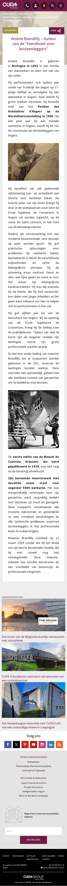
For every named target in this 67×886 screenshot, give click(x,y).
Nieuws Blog (25, 14)
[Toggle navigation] (60, 5)
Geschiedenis (10, 30)
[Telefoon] (28, 5)
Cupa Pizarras (20, 882)
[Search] (52, 5)
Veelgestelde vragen (33, 791)
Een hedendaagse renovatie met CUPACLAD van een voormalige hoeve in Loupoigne (31, 725)
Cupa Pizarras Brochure (33, 782)
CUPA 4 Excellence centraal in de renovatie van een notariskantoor (33, 678)
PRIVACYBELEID (18, 856)
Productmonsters (33, 787)
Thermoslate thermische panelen (33, 766)
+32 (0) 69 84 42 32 (57, 865)
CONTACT (6, 856)
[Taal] (44, 5)
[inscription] (36, 5)
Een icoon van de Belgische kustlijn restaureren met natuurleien (33, 639)
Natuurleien (34, 761)
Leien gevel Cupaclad (33, 770)
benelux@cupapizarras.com (53, 867)
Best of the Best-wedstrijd (33, 795)
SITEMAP (61, 856)
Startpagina (9, 14)
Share (53, 30)
